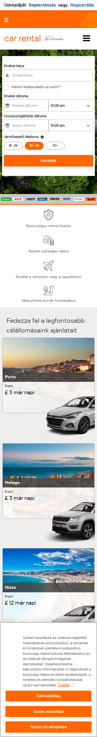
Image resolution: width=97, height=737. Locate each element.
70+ (55, 145)
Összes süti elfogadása (48, 727)
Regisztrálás (82, 5)
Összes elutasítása (48, 712)
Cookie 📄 (66, 685)
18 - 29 (13, 145)
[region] (48, 679)
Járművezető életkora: (21, 137)
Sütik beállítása (48, 696)
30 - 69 (34, 145)
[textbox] (48, 75)
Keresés (48, 160)
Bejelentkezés (42, 5)
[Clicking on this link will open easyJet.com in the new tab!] (38, 38)
